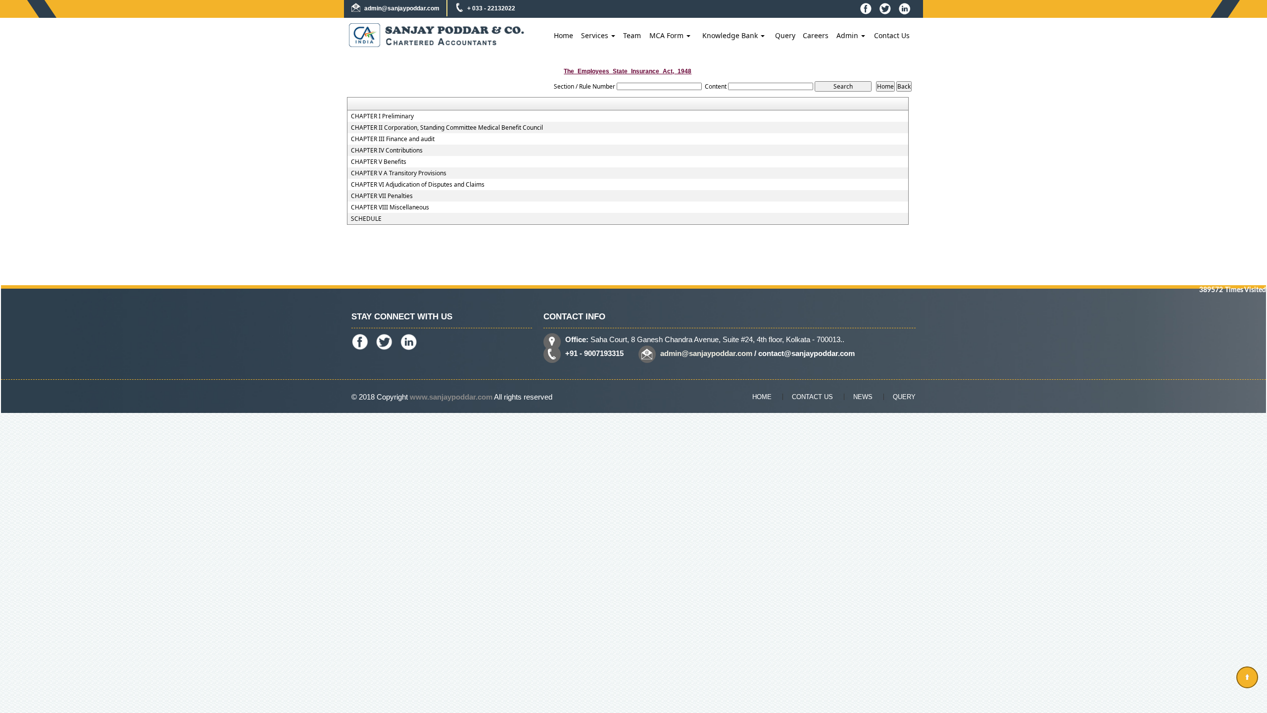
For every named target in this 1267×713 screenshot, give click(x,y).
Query (785, 35)
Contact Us (892, 35)
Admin (848, 35)
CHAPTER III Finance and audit (393, 139)
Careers (815, 35)
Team (632, 35)
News (863, 397)
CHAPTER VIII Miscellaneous (390, 207)
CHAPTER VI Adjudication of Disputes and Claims (418, 185)
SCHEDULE (366, 219)
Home (563, 35)
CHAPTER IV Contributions (387, 150)
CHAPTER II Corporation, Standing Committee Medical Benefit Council (447, 128)
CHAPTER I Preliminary (382, 116)
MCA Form (667, 35)
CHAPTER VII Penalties (382, 196)
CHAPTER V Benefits (378, 162)
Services (595, 35)
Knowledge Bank (731, 35)
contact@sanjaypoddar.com (806, 353)
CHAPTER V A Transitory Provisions (398, 173)
